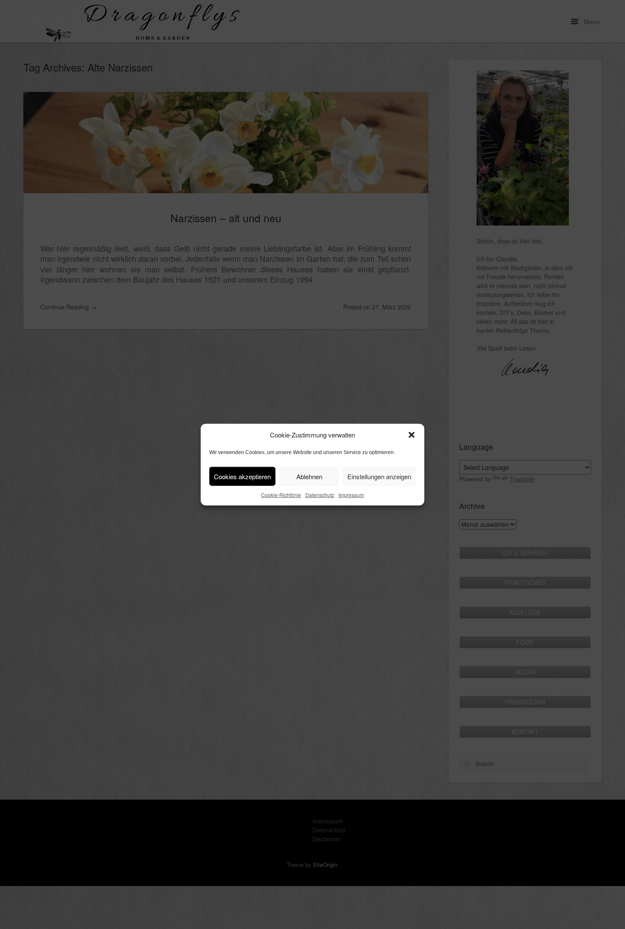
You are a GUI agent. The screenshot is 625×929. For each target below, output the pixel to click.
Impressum (351, 494)
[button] (411, 435)
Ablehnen (309, 476)
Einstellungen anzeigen (379, 476)
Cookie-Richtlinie (281, 494)
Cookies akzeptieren (242, 476)
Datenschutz (319, 494)
